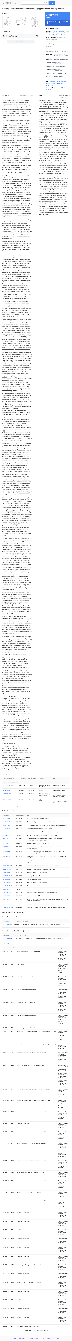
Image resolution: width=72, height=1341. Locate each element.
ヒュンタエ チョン (56, 33)
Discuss (48, 89)
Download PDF (53, 21)
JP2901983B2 (6, 904)
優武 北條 (54, 31)
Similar (50, 24)
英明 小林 (59, 31)
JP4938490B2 (6, 879)
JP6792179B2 (6, 872)
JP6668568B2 (6, 861)
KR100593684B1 (7, 876)
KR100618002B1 (7, 822)
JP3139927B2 (6, 896)
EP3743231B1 (6, 828)
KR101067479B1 (7, 865)
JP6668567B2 (6, 856)
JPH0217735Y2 (7, 889)
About (14, 1338)
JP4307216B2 (6, 825)
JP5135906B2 (6, 790)
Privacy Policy (50, 1338)
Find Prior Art (64, 21)
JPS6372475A (7, 832)
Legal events (59, 81)
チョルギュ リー (53, 34)
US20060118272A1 (8, 907)
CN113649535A (7, 800)
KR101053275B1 (7, 838)
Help (58, 1338)
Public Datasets (34, 1338)
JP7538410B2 (6, 851)
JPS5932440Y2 (7, 843)
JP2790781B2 (6, 835)
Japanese (58, 28)
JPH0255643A (7, 892)
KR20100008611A (8, 886)
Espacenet (57, 88)
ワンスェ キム (62, 34)
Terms (42, 1338)
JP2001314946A (7, 869)
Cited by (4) (52, 81)
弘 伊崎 (65, 31)
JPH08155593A (7, 846)
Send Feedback (23, 1338)
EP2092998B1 (6, 818)
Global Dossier (64, 88)
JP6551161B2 (6, 899)
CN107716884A (7, 793)
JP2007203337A (7, 785)
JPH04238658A (7, 882)
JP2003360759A (7, 924)
